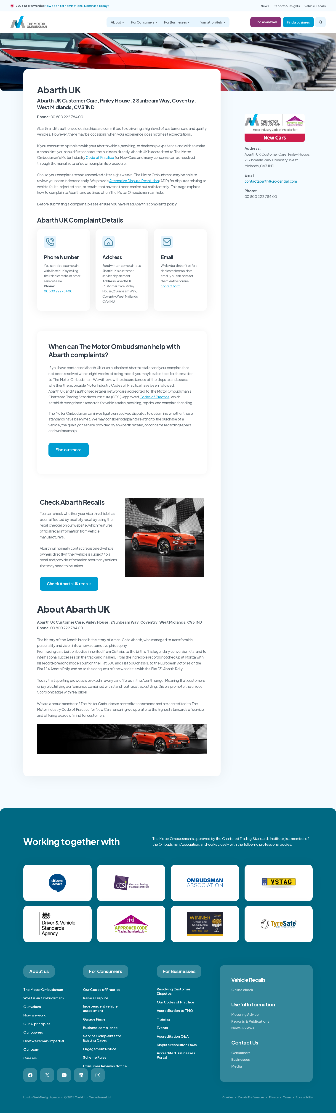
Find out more (69, 449)
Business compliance (100, 1027)
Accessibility (304, 1097)
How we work (34, 1015)
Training (163, 1019)
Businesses (240, 1059)
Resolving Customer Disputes (173, 991)
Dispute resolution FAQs (177, 1044)
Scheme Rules (94, 1057)
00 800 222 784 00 (58, 291)
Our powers (33, 1032)
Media (236, 1066)
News (265, 6)
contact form (170, 286)
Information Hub (210, 22)
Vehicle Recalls (315, 6)
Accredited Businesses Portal (176, 1055)
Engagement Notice (99, 1049)
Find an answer (266, 22)
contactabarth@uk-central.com (271, 181)
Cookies (227, 1097)
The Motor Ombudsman (43, 989)
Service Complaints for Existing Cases (102, 1038)
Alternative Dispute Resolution (134, 180)
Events (162, 1027)
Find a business (298, 22)
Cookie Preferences (251, 1097)
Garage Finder (95, 1019)
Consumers (240, 1052)
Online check (242, 989)
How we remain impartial (43, 1041)
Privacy (273, 1097)
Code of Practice (100, 157)
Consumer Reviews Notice (105, 1066)
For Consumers (143, 22)
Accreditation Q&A (173, 1036)
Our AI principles (36, 1023)
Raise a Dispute (95, 998)
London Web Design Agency (41, 1097)
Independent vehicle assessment (100, 1008)
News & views (242, 1028)
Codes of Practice (155, 396)
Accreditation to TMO (175, 1010)
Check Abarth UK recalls (69, 583)
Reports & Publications (250, 1021)
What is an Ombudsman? (43, 998)
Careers (30, 1058)
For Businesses (175, 22)
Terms (287, 1097)
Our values (32, 1006)
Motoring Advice (245, 1014)
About (116, 22)
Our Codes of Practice (101, 989)
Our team (31, 1049)
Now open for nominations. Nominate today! (76, 6)
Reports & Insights (287, 6)
